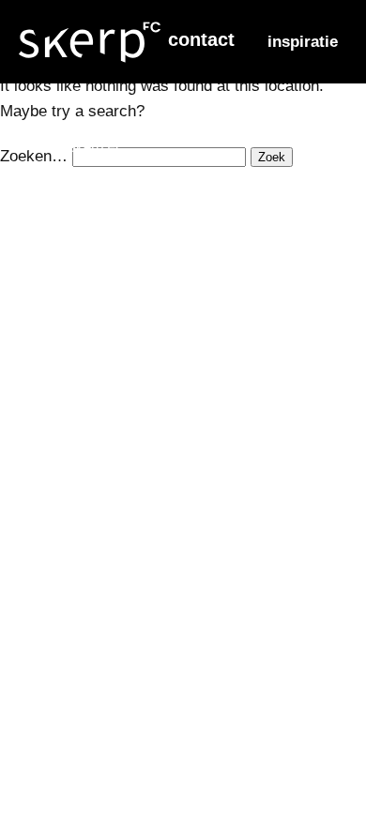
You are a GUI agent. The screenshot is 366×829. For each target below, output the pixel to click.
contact (201, 39)
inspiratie (302, 42)
